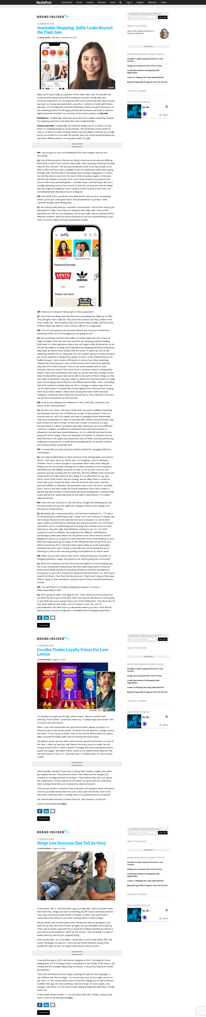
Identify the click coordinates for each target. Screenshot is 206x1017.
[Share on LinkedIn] (46, 617)
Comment (43, 625)
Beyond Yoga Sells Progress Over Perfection (147, 82)
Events (79, 2)
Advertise (152, 2)
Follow (164, 2)
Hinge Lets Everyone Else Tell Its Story (144, 66)
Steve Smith (45, 37)
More (112, 2)
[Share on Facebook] (39, 617)
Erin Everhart (45, 659)
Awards (90, 2)
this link (104, 113)
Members (102, 2)
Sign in (129, 2)
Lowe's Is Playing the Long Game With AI (145, 77)
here (64, 803)
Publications (66, 2)
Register (140, 2)
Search (120, 2)
